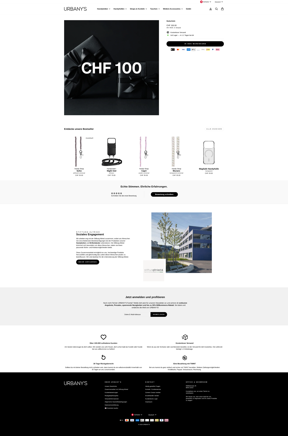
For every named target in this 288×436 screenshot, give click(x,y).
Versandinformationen (112, 399)
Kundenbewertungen (111, 392)
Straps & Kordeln (137, 9)
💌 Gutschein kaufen (111, 408)
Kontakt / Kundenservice (153, 389)
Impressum (148, 402)
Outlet (188, 9)
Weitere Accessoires (172, 9)
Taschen (154, 9)
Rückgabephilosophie (111, 395)
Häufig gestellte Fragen (152, 386)
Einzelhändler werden (152, 395)
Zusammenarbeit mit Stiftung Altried (116, 389)
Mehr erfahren (88, 262)
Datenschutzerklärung (111, 405)
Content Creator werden (153, 392)
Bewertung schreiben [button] (164, 194)
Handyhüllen (119, 9)
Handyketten (102, 9)
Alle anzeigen (214, 129)
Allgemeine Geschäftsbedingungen (116, 402)
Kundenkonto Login (151, 399)
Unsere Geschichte (111, 386)
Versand (178, 27)
